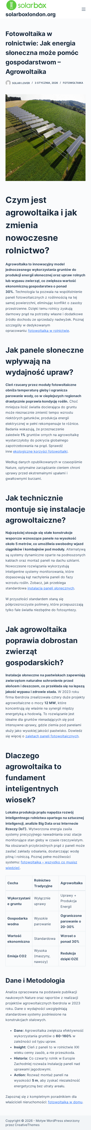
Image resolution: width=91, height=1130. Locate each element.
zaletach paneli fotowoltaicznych (52, 736)
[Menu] (83, 9)
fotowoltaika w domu (65, 1102)
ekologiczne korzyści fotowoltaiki (40, 451)
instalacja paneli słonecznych (51, 588)
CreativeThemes (27, 1125)
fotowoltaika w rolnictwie (48, 330)
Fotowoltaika (73, 82)
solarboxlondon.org (31, 14)
